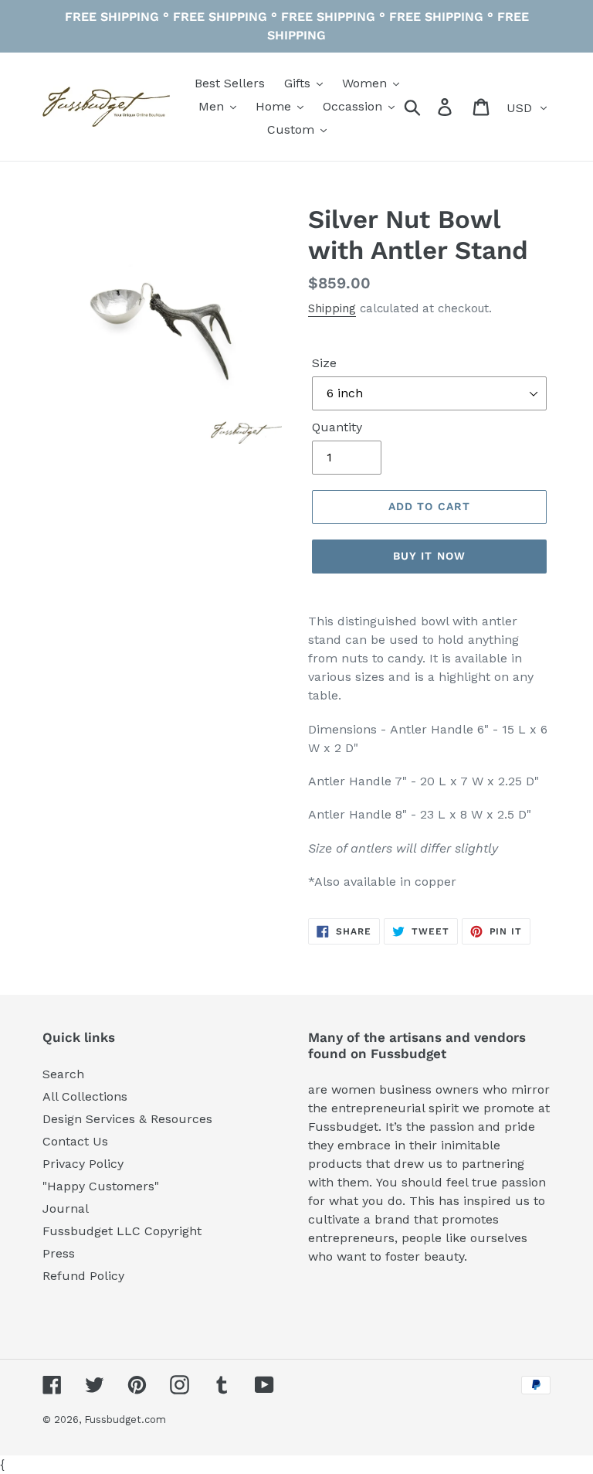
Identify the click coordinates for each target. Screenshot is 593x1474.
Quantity (337, 427)
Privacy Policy (83, 1163)
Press (58, 1253)
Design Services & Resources (127, 1118)
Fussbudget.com (125, 1419)
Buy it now (429, 556)
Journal (65, 1208)
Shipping (332, 308)
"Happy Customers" (100, 1186)
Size (324, 363)
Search (63, 1074)
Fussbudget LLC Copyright (122, 1231)
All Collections (84, 1096)
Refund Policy (83, 1275)
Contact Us (75, 1141)
